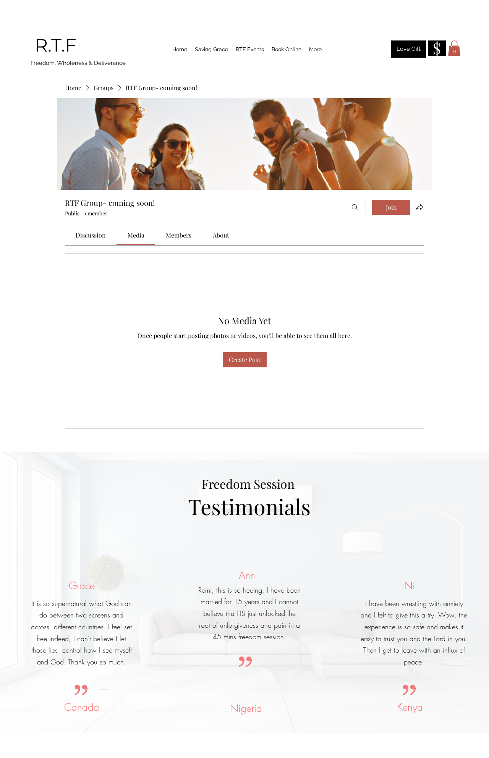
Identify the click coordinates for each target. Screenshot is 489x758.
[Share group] (419, 207)
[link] (91, 235)
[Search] (354, 207)
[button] (454, 48)
